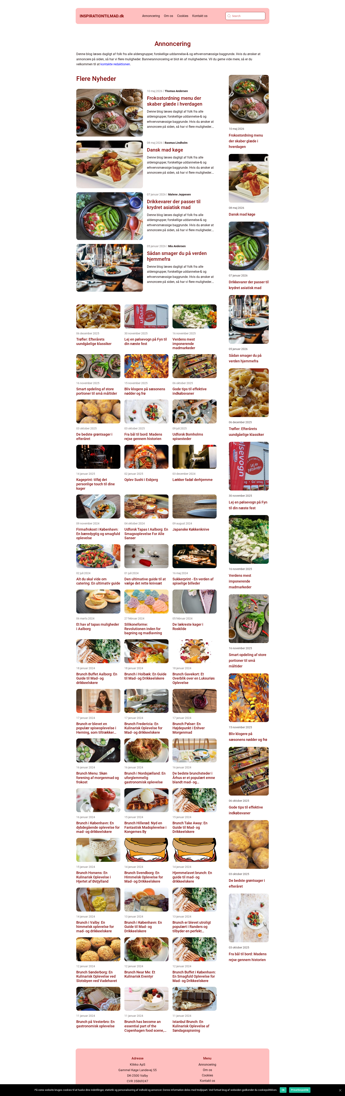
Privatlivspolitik (299, 1090)
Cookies (182, 16)
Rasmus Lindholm (176, 142)
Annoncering (151, 16)
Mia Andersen (177, 246)
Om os (168, 16)
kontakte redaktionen (115, 64)
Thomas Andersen (176, 91)
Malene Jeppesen (179, 194)
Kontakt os (199, 16)
